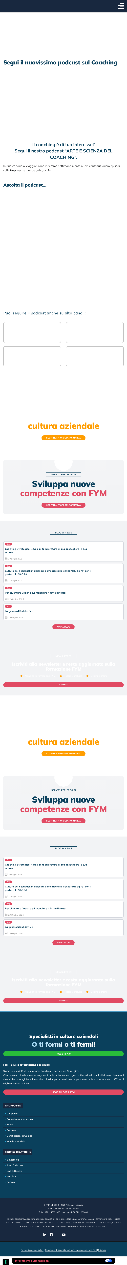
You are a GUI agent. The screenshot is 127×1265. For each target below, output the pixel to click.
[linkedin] (44, 1234)
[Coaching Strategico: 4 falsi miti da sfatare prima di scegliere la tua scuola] (63, 551)
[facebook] (51, 1234)
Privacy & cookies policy (32, 1250)
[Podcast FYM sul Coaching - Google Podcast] (95, 356)
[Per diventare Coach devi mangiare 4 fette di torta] (63, 593)
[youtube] (64, 1234)
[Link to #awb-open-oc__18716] (121, 6)
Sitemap (102, 1250)
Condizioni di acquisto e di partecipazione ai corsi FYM (71, 1250)
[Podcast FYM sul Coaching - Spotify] (95, 332)
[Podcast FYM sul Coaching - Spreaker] (32, 332)
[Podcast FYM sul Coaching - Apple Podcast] (32, 356)
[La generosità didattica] (63, 611)
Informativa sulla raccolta (32, 1260)
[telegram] (82, 1234)
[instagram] (57, 1234)
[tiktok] (70, 1234)
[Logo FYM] (11, 4)
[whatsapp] (76, 1234)
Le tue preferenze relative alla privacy (78, 1260)
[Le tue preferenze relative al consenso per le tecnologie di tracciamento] (6, 1262)
